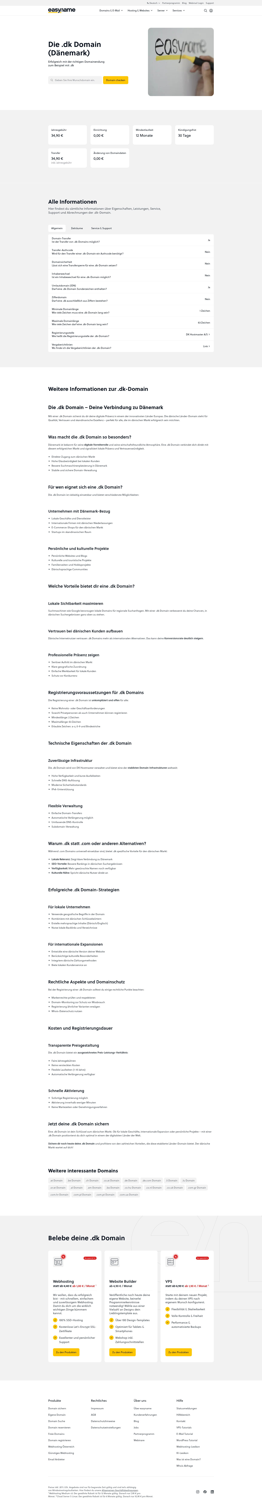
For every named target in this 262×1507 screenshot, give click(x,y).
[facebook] (205, 1491)
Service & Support (101, 228)
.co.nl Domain (154, 1187)
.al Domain (76, 1187)
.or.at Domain (58, 1187)
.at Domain (56, 1180)
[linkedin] (212, 1491)
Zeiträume (77, 228)
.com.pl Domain (82, 1194)
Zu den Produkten (66, 1352)
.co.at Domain (111, 1180)
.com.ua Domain (128, 1194)
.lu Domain (188, 1180)
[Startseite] (61, 10)
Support (210, 3)
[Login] (211, 10)
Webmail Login (196, 3)
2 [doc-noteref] (208, 1285)
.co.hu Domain (132, 1187)
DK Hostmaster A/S (197, 334)
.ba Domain (112, 1187)
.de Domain (130, 1180)
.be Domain (74, 1180)
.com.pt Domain (105, 1194)
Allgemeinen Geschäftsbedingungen (120, 1490)
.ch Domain (92, 1180)
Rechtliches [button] (99, 1400)
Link (205, 346)
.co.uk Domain (174, 1187)
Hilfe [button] (179, 1400)
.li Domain (171, 1180)
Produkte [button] (54, 1400)
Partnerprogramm (171, 3)
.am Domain (94, 1187)
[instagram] (197, 1491)
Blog (184, 3)
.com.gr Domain (197, 1187)
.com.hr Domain (59, 1194)
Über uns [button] (140, 1400)
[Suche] (205, 10)
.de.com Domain (151, 1180)
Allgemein (57, 228)
